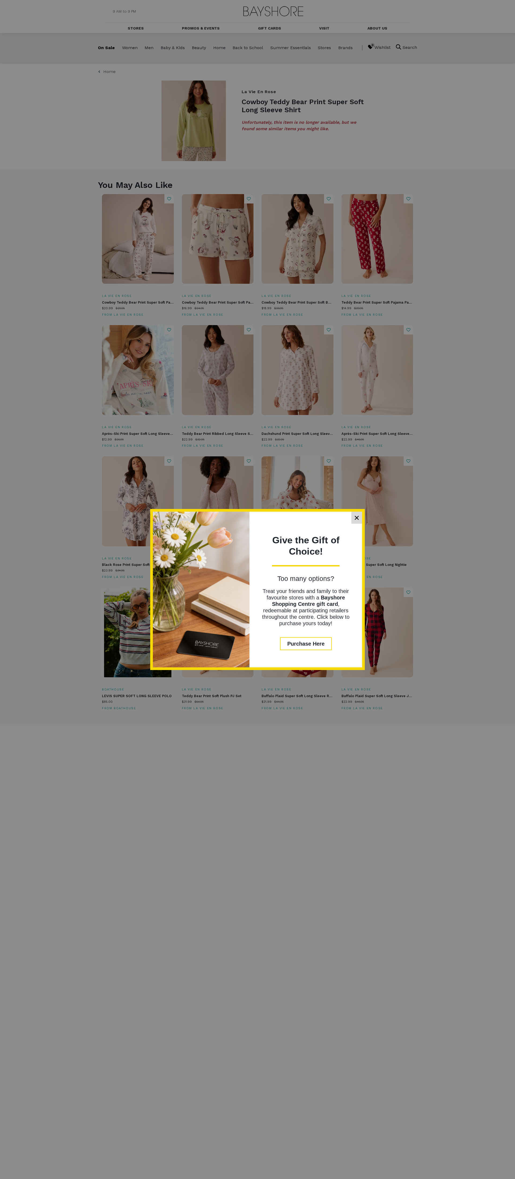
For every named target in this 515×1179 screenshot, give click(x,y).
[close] (356, 518)
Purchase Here (306, 644)
